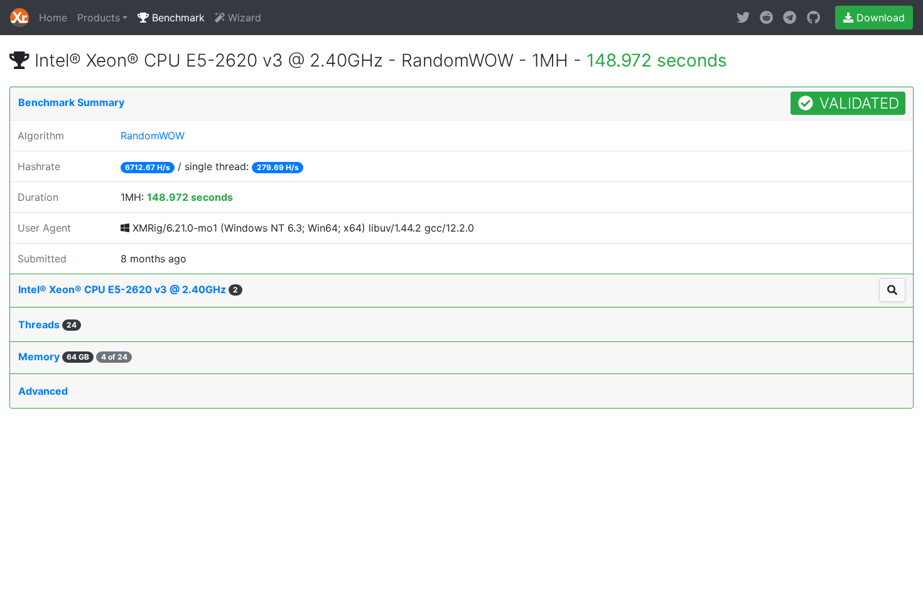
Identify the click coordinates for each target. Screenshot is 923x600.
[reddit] (766, 17)
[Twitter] (743, 17)
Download (879, 17)
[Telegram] (789, 17)
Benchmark (177, 17)
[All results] (892, 290)
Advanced (43, 391)
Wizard (243, 17)
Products (98, 17)
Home (53, 17)
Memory (72, 356)
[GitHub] (813, 17)
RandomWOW (153, 135)
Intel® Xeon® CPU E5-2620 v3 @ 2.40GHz (128, 289)
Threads (47, 324)
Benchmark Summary (71, 102)
